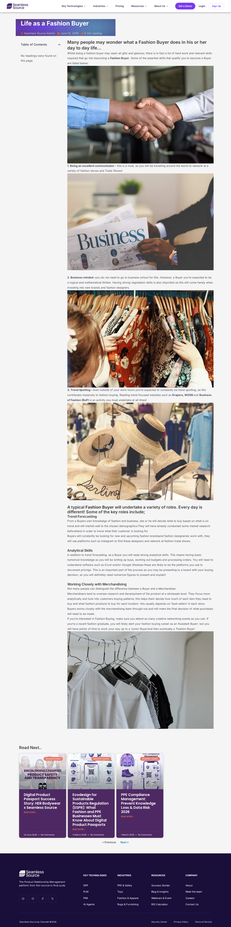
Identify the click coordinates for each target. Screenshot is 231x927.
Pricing (120, 6)
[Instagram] (33, 899)
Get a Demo (185, 6)
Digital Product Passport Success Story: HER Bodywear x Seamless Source (42, 801)
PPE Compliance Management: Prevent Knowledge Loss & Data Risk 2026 (138, 803)
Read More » (30, 812)
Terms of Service (203, 922)
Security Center (159, 922)
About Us (159, 6)
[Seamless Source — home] (17, 6)
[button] (59, 44)
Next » (124, 842)
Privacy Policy (181, 922)
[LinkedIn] (23, 899)
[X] (52, 899)
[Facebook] (43, 899)
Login (202, 6)
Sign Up (216, 6)
